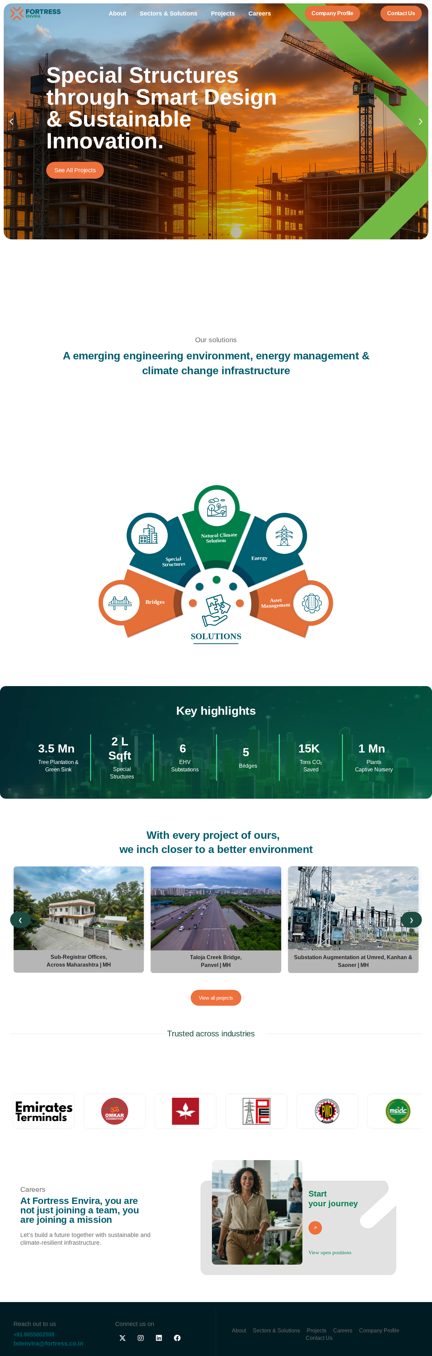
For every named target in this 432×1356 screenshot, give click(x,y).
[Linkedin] (159, 1338)
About (117, 13)
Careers (259, 13)
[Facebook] (177, 1338)
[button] (11, 121)
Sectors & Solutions (168, 13)
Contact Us (319, 1338)
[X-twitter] (122, 1338)
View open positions (329, 1252)
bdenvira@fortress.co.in (48, 1343)
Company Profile (379, 1330)
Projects (223, 13)
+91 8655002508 (34, 1334)
